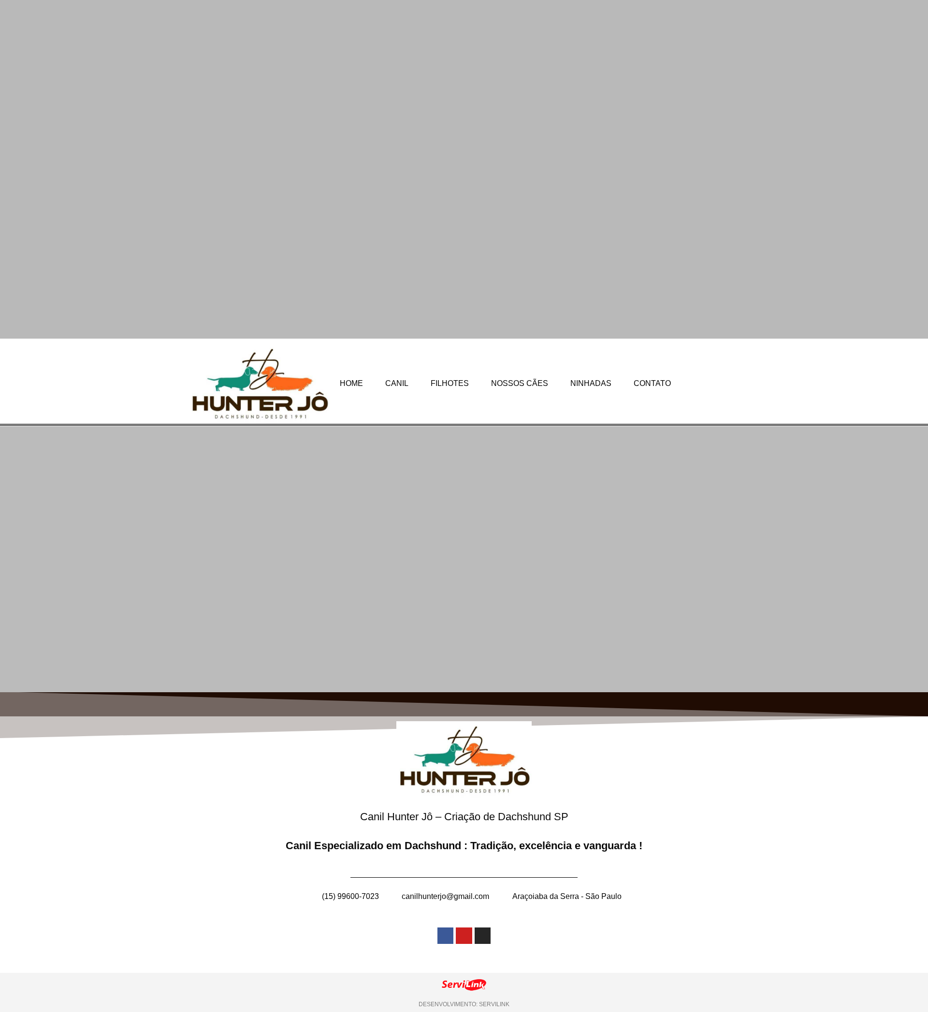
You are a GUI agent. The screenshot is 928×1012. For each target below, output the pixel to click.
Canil (396, 383)
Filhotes (450, 383)
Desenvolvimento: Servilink (464, 1004)
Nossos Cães (519, 383)
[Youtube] (464, 935)
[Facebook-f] (445, 935)
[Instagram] (483, 935)
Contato (652, 383)
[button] (13, 559)
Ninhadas (590, 383)
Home (351, 383)
